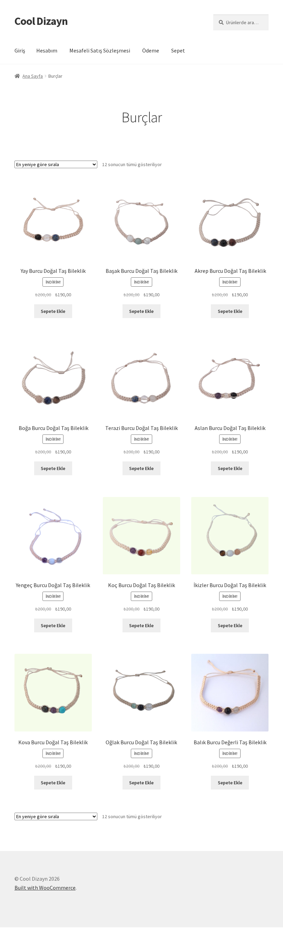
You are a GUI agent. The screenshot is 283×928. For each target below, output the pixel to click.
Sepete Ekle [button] (53, 311)
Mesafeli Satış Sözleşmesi (99, 50)
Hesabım (46, 50)
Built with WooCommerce (45, 887)
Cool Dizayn (41, 21)
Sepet (178, 50)
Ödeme (150, 50)
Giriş (19, 50)
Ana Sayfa (32, 76)
